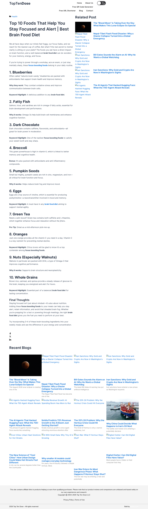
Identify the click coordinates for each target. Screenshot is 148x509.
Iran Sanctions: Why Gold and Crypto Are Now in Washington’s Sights (113, 71)
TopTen (19, 3)
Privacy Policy (68, 500)
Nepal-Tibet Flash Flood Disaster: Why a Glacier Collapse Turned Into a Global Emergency (113, 36)
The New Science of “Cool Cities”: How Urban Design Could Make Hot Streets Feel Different (23, 459)
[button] (101, 3)
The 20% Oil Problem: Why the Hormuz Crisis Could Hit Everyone (89, 422)
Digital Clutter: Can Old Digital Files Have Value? (121, 456)
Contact (89, 11)
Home (79, 3)
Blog (81, 11)
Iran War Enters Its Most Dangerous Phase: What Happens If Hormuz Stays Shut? (90, 471)
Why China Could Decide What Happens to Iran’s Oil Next (121, 424)
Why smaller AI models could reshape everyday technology (56, 459)
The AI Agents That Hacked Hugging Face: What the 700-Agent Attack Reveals (114, 86)
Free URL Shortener (67, 11)
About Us (89, 3)
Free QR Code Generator (82, 7)
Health (14, 16)
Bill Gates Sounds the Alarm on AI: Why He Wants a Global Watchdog (114, 56)
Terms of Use (80, 500)
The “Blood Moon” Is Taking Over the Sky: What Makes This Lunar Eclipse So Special (114, 24)
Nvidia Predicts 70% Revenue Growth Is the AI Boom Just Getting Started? (56, 422)
